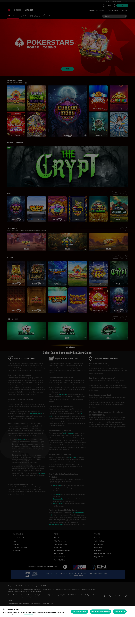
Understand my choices (79, 611)
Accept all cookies (119, 611)
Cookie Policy (28, 614)
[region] (67, 611)
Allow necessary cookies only (100, 611)
